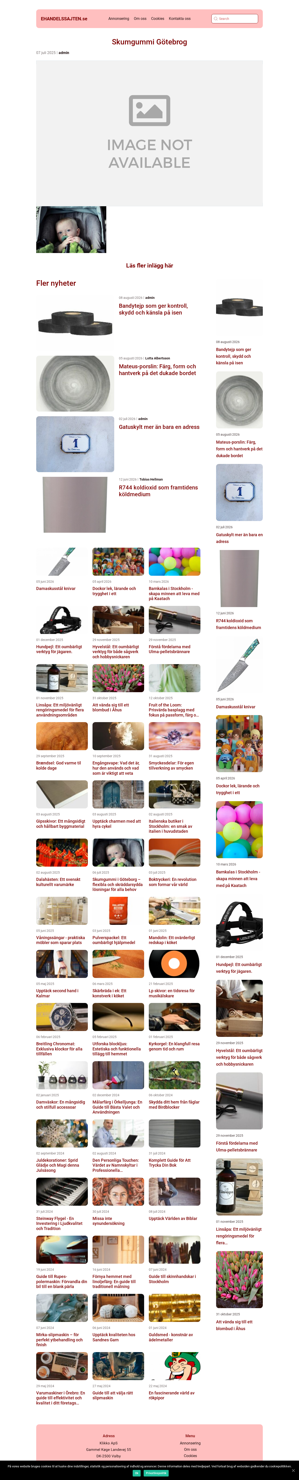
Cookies (157, 18)
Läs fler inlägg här (149, 265)
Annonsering (118, 18)
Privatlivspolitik (156, 1473)
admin (64, 53)
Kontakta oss (180, 18)
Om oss (140, 18)
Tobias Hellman (151, 479)
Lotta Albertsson (157, 358)
